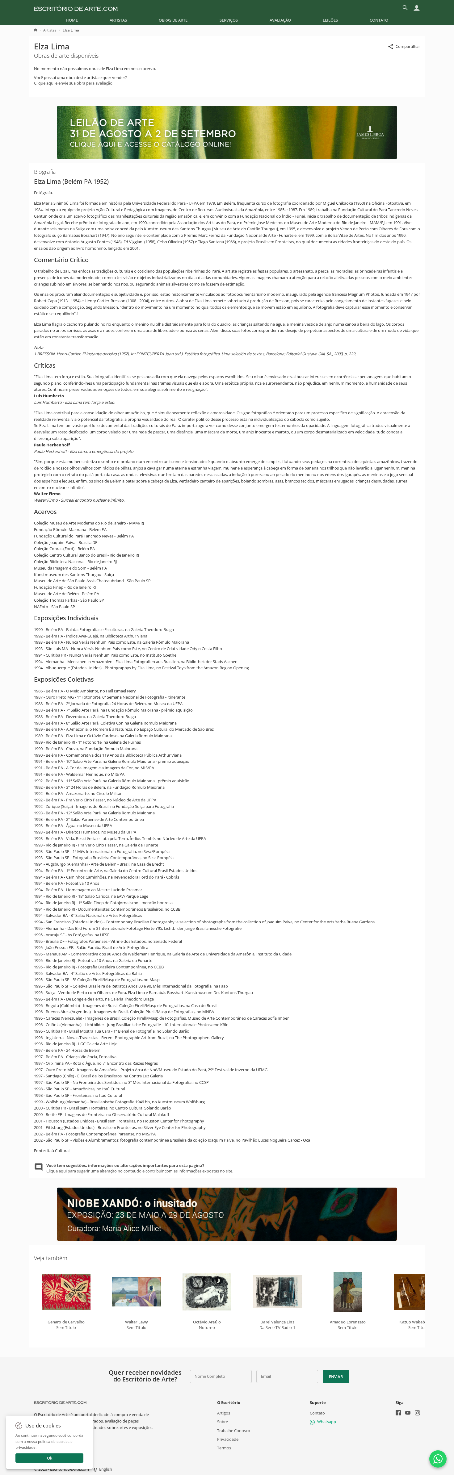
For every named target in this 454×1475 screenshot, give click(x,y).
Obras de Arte (173, 20)
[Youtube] (407, 1413)
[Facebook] (398, 1413)
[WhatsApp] (438, 1459)
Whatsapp (326, 1421)
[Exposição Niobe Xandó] (227, 1239)
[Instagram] (417, 1413)
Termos (224, 1448)
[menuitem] (72, 20)
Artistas (118, 20)
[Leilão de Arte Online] (227, 157)
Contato (379, 20)
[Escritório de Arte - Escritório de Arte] (60, 1402)
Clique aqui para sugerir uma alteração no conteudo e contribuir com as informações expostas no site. (139, 1168)
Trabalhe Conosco (233, 1430)
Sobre (222, 1421)
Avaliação (280, 20)
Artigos (223, 1413)
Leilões (330, 20)
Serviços (229, 20)
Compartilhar (408, 46)
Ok (49, 1458)
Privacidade (227, 1439)
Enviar (336, 1376)
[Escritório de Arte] (76, 7)
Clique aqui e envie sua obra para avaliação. (73, 83)
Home (72, 20)
